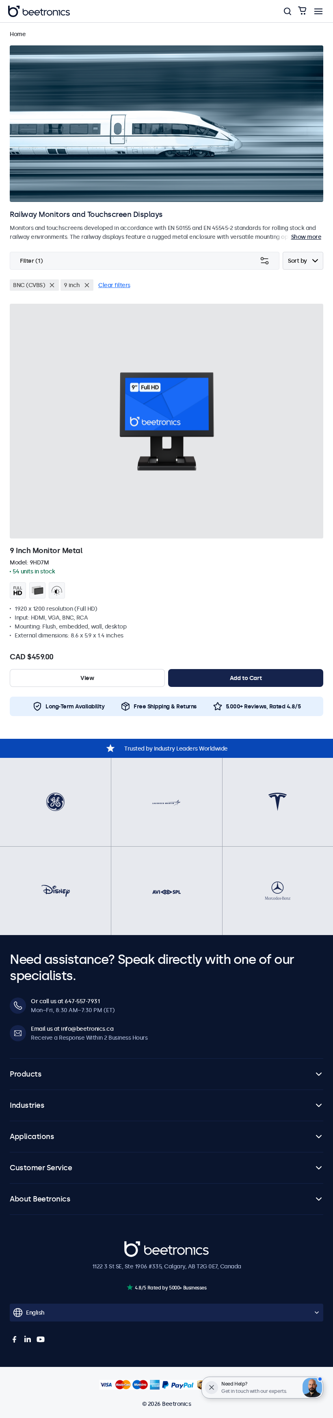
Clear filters (114, 285)
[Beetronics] (39, 11)
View (87, 678)
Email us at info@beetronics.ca (72, 1029)
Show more (306, 237)
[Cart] (302, 11)
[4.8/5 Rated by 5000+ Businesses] (129, 1287)
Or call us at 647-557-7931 (65, 1001)
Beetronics (138, 1245)
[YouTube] (40, 1339)
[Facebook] (14, 1339)
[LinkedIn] (27, 1339)
